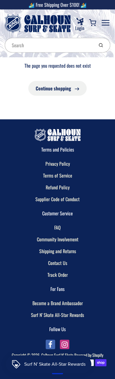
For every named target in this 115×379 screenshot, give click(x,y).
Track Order (57, 274)
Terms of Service (57, 175)
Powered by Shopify (88, 355)
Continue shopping (54, 88)
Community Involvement (57, 239)
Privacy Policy (57, 163)
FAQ (57, 227)
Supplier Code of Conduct (57, 199)
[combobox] (49, 45)
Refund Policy (58, 187)
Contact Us (57, 262)
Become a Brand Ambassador (57, 303)
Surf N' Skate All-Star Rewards (57, 314)
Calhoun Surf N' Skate (57, 355)
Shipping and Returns (57, 251)
